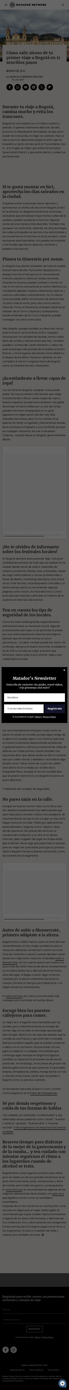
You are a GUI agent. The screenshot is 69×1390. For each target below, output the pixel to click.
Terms (38, 716)
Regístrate (55, 708)
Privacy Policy (49, 716)
